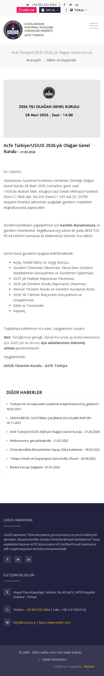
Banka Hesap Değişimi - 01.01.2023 (34, 467)
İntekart (89, 666)
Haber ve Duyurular (61, 60)
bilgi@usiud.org (24, 622)
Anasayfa (33, 60)
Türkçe (79, 10)
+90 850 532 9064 (38, 610)
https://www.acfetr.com (55, 622)
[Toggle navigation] (94, 26)
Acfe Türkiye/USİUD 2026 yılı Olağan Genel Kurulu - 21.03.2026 (54, 432)
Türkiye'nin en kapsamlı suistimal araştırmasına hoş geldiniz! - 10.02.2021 (53, 406)
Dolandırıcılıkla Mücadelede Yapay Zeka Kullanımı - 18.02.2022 (54, 449)
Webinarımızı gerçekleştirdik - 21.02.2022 (38, 440)
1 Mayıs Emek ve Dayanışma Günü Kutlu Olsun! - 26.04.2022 (52, 458)
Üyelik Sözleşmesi (54, 659)
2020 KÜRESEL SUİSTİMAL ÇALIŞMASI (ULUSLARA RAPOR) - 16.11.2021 (49, 420)
